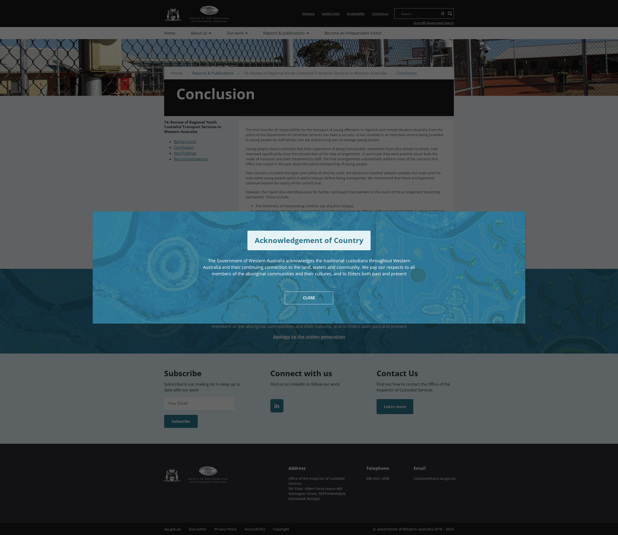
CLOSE (309, 297)
